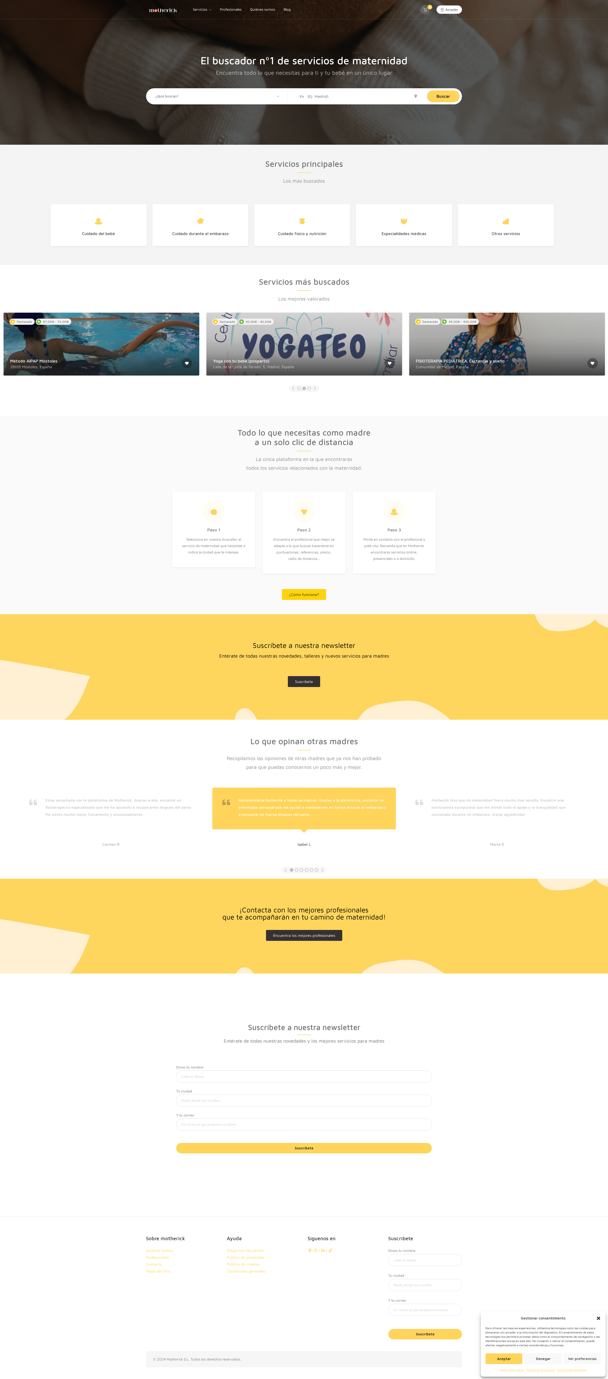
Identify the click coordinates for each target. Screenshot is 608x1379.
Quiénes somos (262, 9)
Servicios (200, 9)
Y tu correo (185, 1115)
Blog (287, 9)
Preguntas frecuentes (245, 1250)
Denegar (543, 1359)
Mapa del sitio (158, 1271)
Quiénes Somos (159, 1250)
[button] (598, 1318)
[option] (101, 347)
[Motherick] (163, 9)
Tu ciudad (184, 1091)
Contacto (154, 1264)
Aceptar (504, 1359)
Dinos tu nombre (189, 1067)
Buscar (443, 96)
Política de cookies (512, 1370)
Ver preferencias (582, 1359)
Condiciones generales (571, 1370)
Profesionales (231, 9)
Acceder (451, 10)
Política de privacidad (540, 1370)
